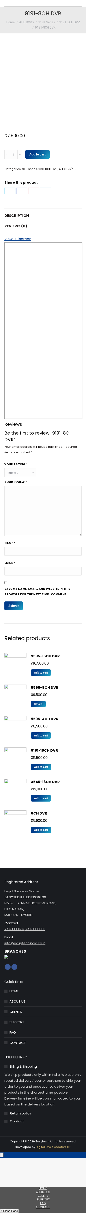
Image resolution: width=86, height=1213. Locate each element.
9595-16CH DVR (45, 656)
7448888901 (34, 929)
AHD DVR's (66, 169)
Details (38, 704)
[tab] (43, 213)
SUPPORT (16, 1022)
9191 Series (29, 169)
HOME (14, 991)
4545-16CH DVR (45, 781)
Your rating (16, 464)
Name (9, 543)
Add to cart (37, 154)
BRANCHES (15, 951)
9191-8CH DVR (48, 169)
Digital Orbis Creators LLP (53, 1147)
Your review (15, 482)
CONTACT (17, 1042)
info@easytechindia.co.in (24, 943)
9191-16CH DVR (44, 750)
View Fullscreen (17, 238)
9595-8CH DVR (44, 687)
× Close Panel (9, 1211)
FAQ (12, 1032)
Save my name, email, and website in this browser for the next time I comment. (37, 591)
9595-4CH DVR (44, 719)
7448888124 (14, 929)
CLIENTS (15, 1011)
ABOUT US (17, 1001)
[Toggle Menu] (2, 1155)
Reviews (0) (15, 226)
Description (16, 215)
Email (9, 563)
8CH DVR (39, 813)
